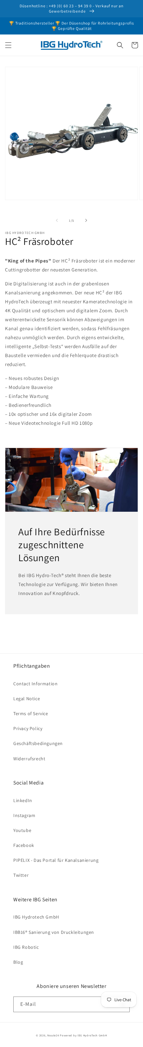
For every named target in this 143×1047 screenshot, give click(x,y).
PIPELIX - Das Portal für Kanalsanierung (55, 860)
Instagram (24, 815)
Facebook (23, 845)
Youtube (22, 830)
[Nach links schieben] (57, 220)
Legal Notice (26, 699)
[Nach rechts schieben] (86, 220)
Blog (18, 962)
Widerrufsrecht (29, 759)
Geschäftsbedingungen (38, 743)
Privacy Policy (27, 728)
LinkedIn (22, 800)
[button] (8, 45)
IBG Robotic (26, 947)
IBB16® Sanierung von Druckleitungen (53, 932)
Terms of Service (30, 713)
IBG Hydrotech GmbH (36, 917)
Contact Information (35, 684)
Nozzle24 (53, 1035)
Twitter (21, 875)
